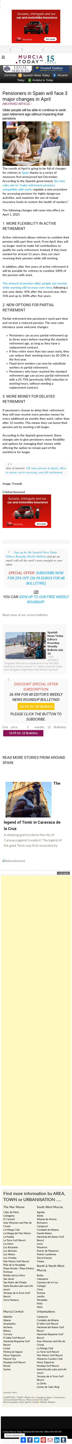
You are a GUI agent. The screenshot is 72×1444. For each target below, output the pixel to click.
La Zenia (41, 1377)
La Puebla (8, 1230)
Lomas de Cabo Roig (48, 1381)
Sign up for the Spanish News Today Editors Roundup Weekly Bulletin (31, 548)
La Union (8, 1237)
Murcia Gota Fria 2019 (37, 1394)
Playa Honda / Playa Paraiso (18, 1262)
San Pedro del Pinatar (15, 1276)
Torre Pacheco (11, 1294)
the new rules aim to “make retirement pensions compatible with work (34, 179)
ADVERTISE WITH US (32, 43)
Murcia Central (13, 1305)
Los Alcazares (10, 1241)
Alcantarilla (9, 1317)
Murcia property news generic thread (21, 1396)
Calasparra (42, 1273)
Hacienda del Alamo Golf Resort (50, 1232)
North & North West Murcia (50, 1262)
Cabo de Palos (11, 1206)
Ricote (6, 1360)
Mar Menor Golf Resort (16, 1255)
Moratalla (42, 1294)
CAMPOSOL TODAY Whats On (18, 1391)
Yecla (39, 1301)
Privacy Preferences (14, 1429)
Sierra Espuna (44, 1252)
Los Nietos (9, 1248)
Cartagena (8, 1209)
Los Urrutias (10, 1252)
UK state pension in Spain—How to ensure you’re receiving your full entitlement (36, 464)
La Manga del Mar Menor (17, 1227)
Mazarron (42, 1241)
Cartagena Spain (44, 1391)
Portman (8, 1266)
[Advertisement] (36, 1024)
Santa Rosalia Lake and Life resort (18, 1282)
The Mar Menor (14, 1201)
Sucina (6, 1363)
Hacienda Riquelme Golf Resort (16, 1337)
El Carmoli (9, 1213)
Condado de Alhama (48, 1314)
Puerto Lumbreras (46, 1248)
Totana (40, 1255)
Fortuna (41, 1287)
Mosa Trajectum (12, 1349)
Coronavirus (59, 1391)
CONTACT (15, 43)
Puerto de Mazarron (48, 1245)
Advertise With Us (11, 1436)
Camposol (42, 1310)
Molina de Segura (12, 1346)
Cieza (40, 1283)
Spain (25, 166)
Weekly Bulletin (47, 1396)
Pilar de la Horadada (14, 1259)
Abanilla (7, 1310)
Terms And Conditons (12, 1433)
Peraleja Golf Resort (14, 1356)
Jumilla (40, 1290)
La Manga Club (11, 1223)
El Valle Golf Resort (14, 1331)
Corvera (7, 1328)
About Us (48, 1433)
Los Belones (10, 1245)
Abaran (7, 1314)
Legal (40, 1433)
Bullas (40, 1269)
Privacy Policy (29, 1433)
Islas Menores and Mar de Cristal (17, 1218)
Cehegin (41, 1280)
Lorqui (6, 1342)
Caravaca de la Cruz (47, 1276)
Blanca (7, 1324)
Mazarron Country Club (49, 1353)
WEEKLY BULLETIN (52, 43)
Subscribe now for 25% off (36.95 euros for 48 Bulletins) (36, 572)
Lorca (40, 1237)
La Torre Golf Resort (14, 1234)
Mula (39, 1297)
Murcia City (9, 1353)
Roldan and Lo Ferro (14, 1269)
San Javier (8, 1273)
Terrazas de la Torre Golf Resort (16, 1289)
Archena (7, 1321)
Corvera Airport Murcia (14, 1394)
